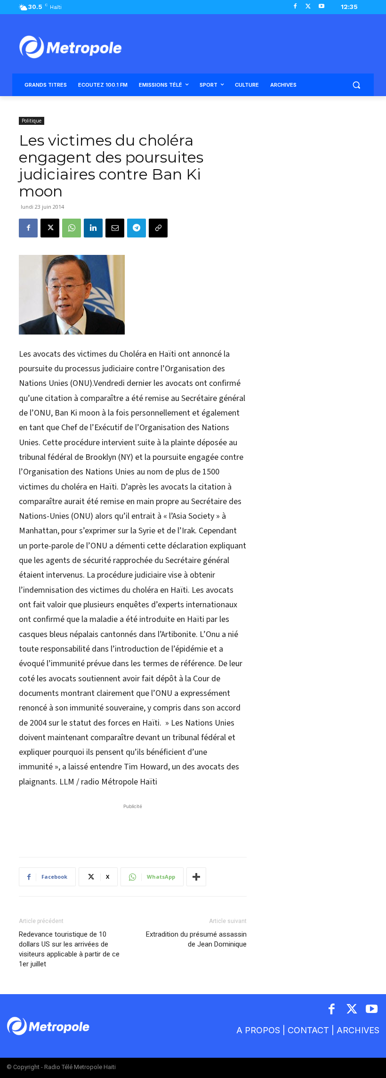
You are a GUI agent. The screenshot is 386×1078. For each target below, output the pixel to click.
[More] (196, 876)
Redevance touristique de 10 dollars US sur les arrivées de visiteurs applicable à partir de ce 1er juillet (69, 949)
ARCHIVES (358, 1030)
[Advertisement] (133, 825)
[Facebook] (295, 6)
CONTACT (308, 1030)
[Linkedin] (93, 228)
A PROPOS (258, 1030)
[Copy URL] (158, 228)
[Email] (114, 228)
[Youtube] (321, 6)
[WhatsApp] (71, 228)
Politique (31, 120)
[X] (308, 6)
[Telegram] (136, 228)
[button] (356, 85)
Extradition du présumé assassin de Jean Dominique (196, 939)
